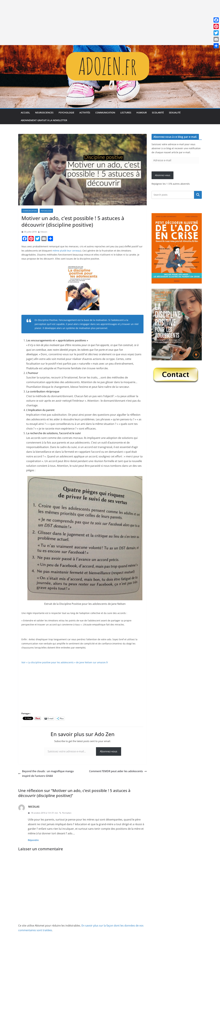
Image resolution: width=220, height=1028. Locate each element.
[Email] (216, 39)
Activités (84, 112)
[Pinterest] (216, 26)
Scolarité (158, 112)
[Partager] (216, 46)
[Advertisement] (96, 22)
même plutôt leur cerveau (67, 250)
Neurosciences (44, 112)
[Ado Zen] (110, 47)
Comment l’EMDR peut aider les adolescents (116, 771)
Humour (141, 112)
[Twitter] (216, 33)
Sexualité (175, 112)
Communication (105, 112)
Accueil (25, 112)
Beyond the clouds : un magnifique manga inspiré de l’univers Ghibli (48, 773)
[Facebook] (216, 20)
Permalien (66, 812)
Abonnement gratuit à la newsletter (44, 120)
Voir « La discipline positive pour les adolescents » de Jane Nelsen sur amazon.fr (64, 662)
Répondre (33, 840)
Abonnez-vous (108, 751)
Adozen (43, 231)
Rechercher (198, 195)
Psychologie (66, 112)
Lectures (125, 112)
